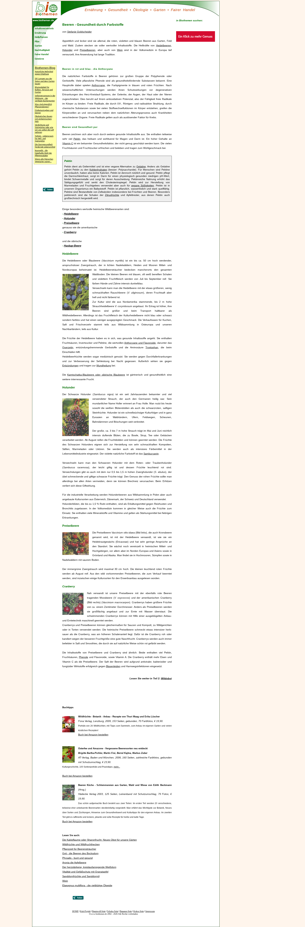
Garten (160, 10)
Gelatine (141, 166)
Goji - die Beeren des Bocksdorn (80, 853)
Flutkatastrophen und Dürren (44, 111)
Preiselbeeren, (88, 50)
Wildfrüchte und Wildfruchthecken (81, 844)
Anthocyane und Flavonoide (140, 342)
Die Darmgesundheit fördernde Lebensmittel (45, 146)
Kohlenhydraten (98, 169)
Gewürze (39, 59)
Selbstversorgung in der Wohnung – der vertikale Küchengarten (45, 98)
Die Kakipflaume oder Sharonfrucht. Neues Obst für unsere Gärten (99, 839)
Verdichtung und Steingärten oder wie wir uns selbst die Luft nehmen (44, 129)
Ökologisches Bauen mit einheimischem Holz (43, 118)
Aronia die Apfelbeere (74, 862)
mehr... (117, 767)
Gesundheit (118, 10)
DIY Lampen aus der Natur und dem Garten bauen (45, 81)
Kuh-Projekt (85, 911)
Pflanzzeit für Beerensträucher (79, 849)
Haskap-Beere (72, 245)
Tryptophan (151, 347)
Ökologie (140, 10)
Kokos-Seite (138, 911)
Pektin (76, 138)
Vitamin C (67, 143)
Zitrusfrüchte (112, 195)
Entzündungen (70, 365)
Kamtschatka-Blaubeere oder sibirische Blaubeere (96, 374)
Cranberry (70, 232)
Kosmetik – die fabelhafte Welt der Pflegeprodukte (43, 153)
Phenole (83, 657)
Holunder (67, 50)
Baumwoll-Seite (99, 911)
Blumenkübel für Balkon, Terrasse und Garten (44, 89)
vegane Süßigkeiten (142, 185)
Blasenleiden (113, 666)
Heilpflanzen (41, 37)
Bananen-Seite (126, 911)
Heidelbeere (71, 213)
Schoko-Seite (112, 911)
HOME (75, 911)
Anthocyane (98, 85)
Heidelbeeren (163, 45)
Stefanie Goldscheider (79, 31)
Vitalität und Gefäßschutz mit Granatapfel (85, 871)
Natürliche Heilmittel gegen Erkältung (44, 73)
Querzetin (67, 347)
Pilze (37, 41)
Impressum (150, 911)
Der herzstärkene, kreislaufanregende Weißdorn (89, 867)
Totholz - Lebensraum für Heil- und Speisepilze (44, 138)
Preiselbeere (71, 222)
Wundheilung (103, 365)
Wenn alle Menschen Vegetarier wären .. (44, 160)
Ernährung (94, 10)
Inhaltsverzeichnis (44, 28)
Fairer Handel (183, 10)
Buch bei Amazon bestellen (93, 734)
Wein (120, 50)
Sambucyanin (151, 453)
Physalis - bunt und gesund (77, 858)
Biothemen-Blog (45, 67)
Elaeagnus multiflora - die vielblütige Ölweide (87, 885)
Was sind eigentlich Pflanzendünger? (43, 105)
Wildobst (166, 678)
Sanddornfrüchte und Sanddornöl (81, 876)
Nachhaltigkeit (42, 50)
